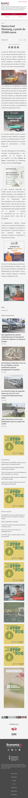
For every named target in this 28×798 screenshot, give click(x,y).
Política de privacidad (22, 1)
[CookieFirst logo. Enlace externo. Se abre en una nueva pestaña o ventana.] (5, 3)
